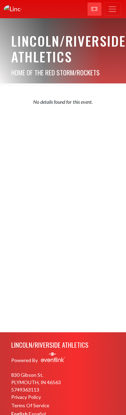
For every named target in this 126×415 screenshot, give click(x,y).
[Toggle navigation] (112, 9)
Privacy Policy (26, 397)
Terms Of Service (30, 405)
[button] (95, 9)
